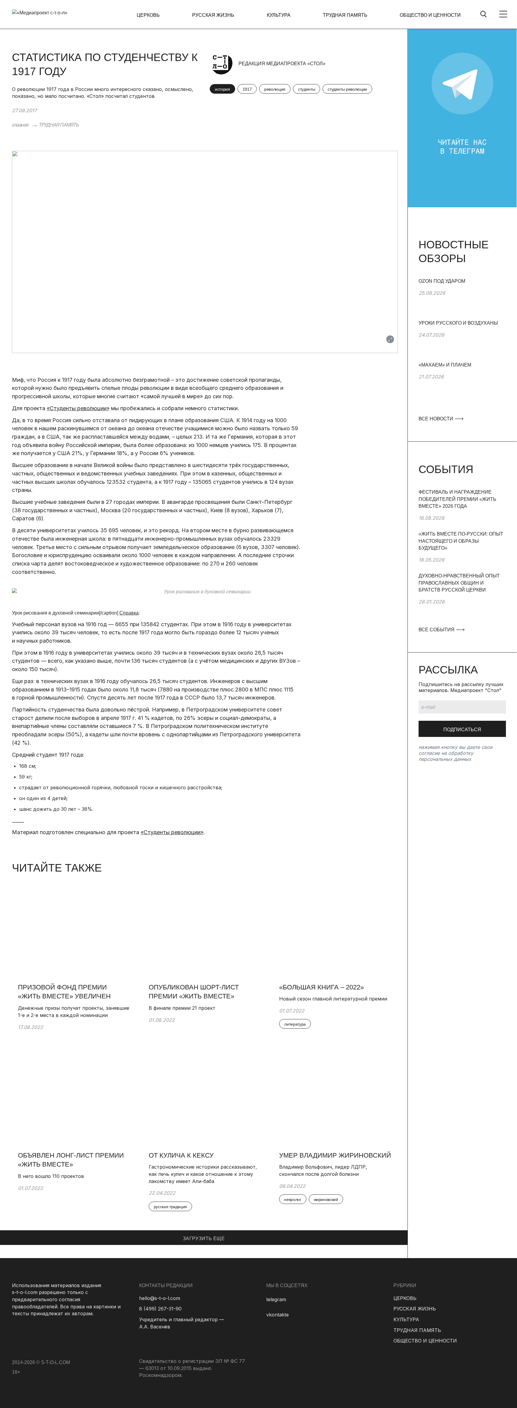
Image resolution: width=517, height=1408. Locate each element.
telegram (276, 1299)
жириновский (326, 1199)
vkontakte (277, 1315)
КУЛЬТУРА (279, 15)
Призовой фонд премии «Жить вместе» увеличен (64, 991)
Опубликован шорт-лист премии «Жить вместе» (194, 991)
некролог (292, 1199)
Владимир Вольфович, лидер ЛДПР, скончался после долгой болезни (323, 1170)
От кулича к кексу (181, 1155)
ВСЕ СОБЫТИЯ (437, 629)
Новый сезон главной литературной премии (333, 999)
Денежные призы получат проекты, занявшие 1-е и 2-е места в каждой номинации (73, 1011)
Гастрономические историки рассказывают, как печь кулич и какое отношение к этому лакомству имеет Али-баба (203, 1174)
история (222, 89)
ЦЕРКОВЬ (148, 15)
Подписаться (462, 729)
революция (274, 89)
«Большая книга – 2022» (321, 987)
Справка (129, 612)
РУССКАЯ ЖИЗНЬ (213, 15)
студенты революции (347, 89)
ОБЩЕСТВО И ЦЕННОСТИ (430, 15)
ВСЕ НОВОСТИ (436, 418)
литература (295, 1024)
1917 (247, 89)
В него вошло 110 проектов (51, 1176)
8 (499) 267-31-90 (160, 1309)
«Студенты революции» (78, 408)
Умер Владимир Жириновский (335, 1155)
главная (20, 124)
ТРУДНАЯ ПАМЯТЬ (345, 15)
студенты (306, 89)
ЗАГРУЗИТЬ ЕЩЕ (204, 1238)
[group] (462, 299)
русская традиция (170, 1206)
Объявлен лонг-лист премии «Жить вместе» (71, 1160)
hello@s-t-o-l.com (159, 1298)
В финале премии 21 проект (182, 1008)
